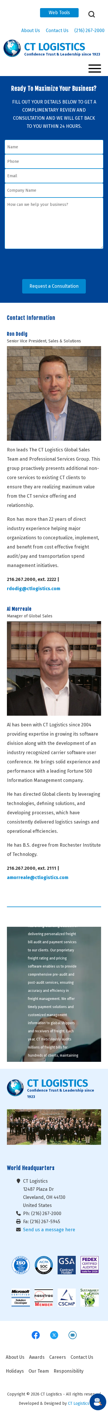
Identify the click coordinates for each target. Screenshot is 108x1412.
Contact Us (57, 30)
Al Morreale (19, 609)
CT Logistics (78, 1403)
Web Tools (59, 12)
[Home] (12, 48)
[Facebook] (35, 1335)
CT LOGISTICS (54, 47)
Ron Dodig (17, 334)
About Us (30, 30)
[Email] (72, 1335)
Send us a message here (49, 1229)
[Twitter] (54, 1335)
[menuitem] (15, 1357)
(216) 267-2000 (89, 30)
